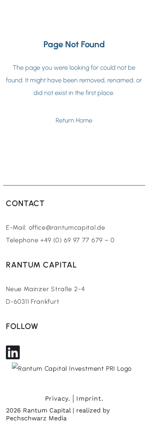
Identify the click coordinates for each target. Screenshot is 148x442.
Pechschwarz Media (36, 418)
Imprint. (89, 398)
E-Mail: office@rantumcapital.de (55, 227)
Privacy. (57, 398)
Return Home (74, 120)
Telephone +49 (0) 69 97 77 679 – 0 (60, 240)
